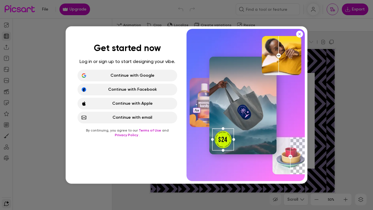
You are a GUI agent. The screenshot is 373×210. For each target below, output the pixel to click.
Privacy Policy (127, 135)
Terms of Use (150, 130)
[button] (186, 105)
